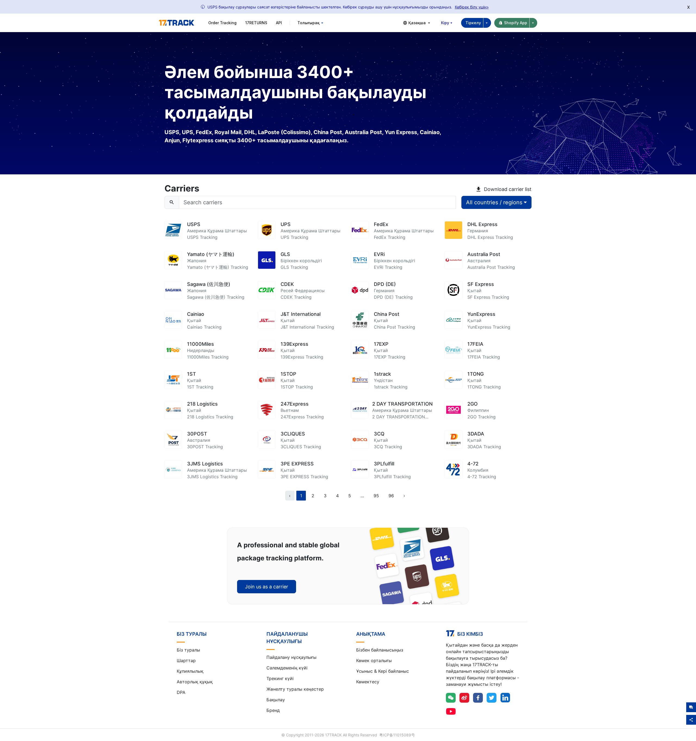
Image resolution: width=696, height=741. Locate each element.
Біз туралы (188, 650)
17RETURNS (256, 22)
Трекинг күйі (280, 678)
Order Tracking (222, 22)
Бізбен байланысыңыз (379, 650)
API (279, 22)
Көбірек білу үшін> (472, 7)
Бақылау (275, 699)
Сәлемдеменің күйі (286, 668)
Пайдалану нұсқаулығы (291, 657)
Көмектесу (367, 681)
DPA (181, 692)
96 (391, 495)
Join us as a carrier (266, 586)
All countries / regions (494, 202)
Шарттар (186, 660)
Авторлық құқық (195, 681)
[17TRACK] (176, 23)
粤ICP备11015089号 (397, 735)
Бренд (273, 710)
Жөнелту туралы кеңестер (295, 689)
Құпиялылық (190, 671)
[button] (362, 496)
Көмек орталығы (374, 660)
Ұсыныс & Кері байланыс (382, 671)
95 (376, 495)
